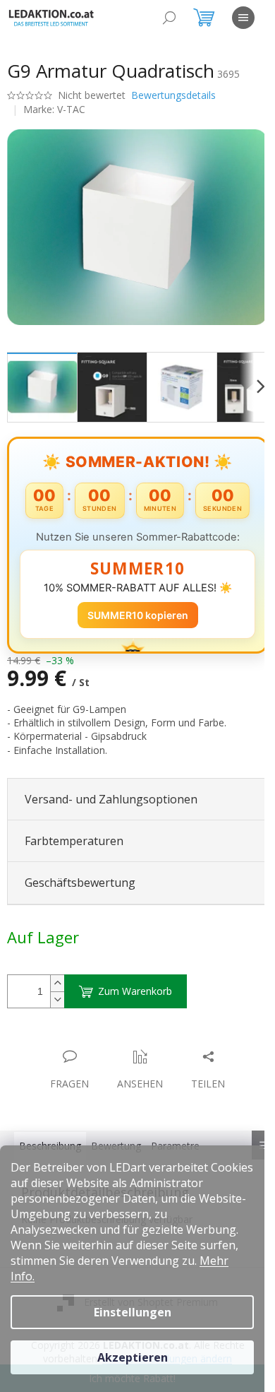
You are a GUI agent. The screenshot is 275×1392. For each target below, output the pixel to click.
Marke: (54, 109)
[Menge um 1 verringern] (57, 999)
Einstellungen (132, 1312)
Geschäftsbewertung (80, 882)
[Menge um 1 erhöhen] (57, 983)
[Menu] (243, 18)
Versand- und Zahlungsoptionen (111, 799)
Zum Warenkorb (135, 991)
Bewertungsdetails (173, 95)
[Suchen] (169, 18)
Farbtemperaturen (74, 841)
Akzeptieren (132, 1357)
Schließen (105, 1042)
